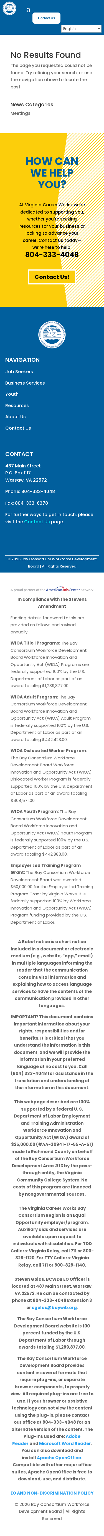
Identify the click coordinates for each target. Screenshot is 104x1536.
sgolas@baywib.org (54, 1307)
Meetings (21, 113)
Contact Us (46, 18)
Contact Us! (52, 277)
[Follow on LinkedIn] (97, 10)
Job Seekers (19, 371)
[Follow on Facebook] (74, 10)
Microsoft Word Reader (65, 1443)
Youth (12, 394)
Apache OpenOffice (59, 1458)
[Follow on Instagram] (86, 10)
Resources (17, 405)
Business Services (25, 383)
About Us (15, 416)
